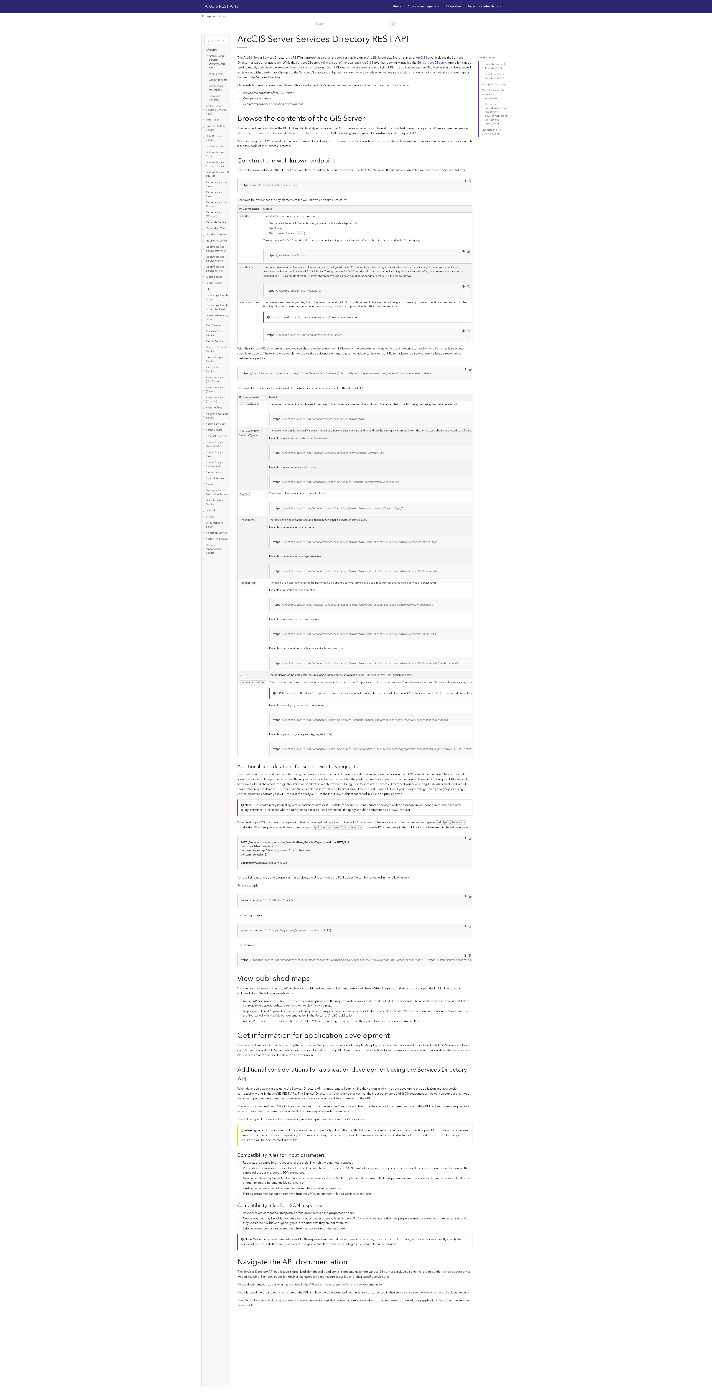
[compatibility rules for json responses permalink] (328, 1205)
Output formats (218, 80)
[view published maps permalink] (313, 979)
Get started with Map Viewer (267, 1015)
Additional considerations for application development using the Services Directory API (496, 114)
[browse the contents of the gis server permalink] (368, 119)
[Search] (393, 24)
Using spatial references (216, 88)
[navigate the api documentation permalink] (350, 1262)
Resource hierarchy (214, 98)
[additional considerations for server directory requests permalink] (361, 766)
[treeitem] (216, 75)
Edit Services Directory (432, 62)
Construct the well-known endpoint (496, 76)
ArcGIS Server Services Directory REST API (218, 62)
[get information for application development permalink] (393, 1036)
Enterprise (208, 16)
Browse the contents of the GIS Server (494, 66)
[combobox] (216, 40)
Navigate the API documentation (492, 132)
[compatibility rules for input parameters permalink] (328, 1155)
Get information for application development (493, 94)
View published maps (494, 84)
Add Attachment (361, 822)
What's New (354, 1284)
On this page (486, 58)
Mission (223, 16)
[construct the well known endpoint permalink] (338, 160)
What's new (216, 74)
